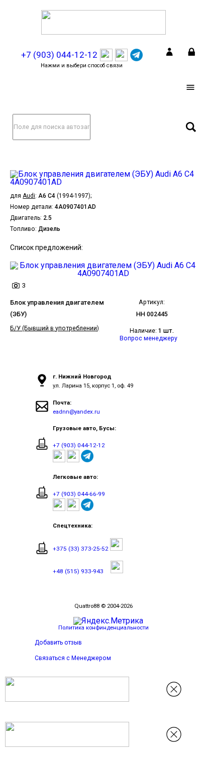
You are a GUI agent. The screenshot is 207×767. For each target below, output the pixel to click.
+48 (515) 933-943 (78, 571)
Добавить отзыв (58, 642)
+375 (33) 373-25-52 (81, 548)
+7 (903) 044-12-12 (79, 445)
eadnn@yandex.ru (76, 411)
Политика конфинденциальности (103, 627)
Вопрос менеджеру (148, 338)
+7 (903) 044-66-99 (79, 493)
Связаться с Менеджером (73, 658)
